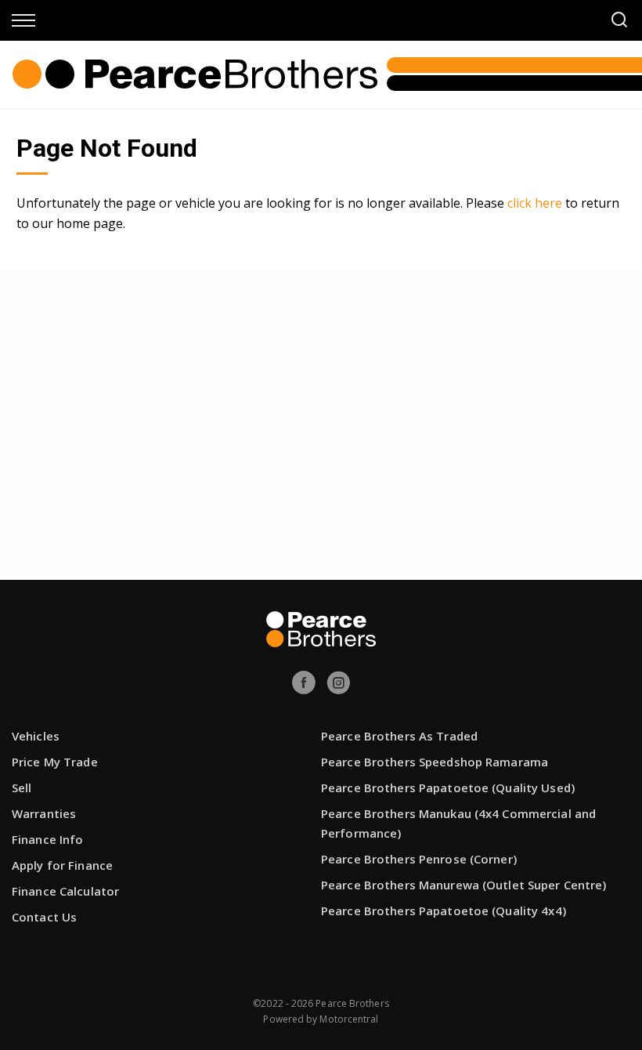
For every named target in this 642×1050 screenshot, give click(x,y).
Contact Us (44, 917)
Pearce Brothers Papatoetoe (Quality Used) (448, 787)
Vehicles (36, 736)
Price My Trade (55, 761)
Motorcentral (348, 1019)
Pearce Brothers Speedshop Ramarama (434, 761)
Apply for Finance (62, 865)
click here (534, 203)
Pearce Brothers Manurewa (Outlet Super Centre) (464, 884)
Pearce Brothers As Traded (399, 736)
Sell (21, 787)
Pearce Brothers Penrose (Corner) (419, 859)
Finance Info (47, 839)
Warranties (44, 813)
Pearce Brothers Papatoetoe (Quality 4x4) (443, 910)
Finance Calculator (65, 891)
